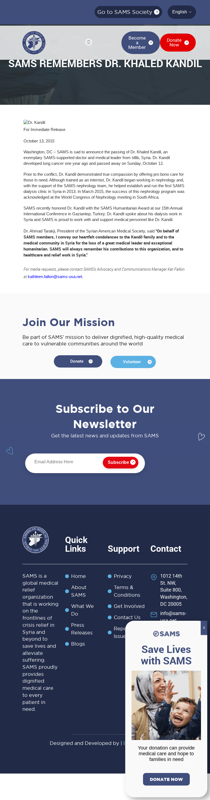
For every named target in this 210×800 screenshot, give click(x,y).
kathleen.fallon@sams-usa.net (55, 276)
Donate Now (166, 779)
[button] (88, 42)
